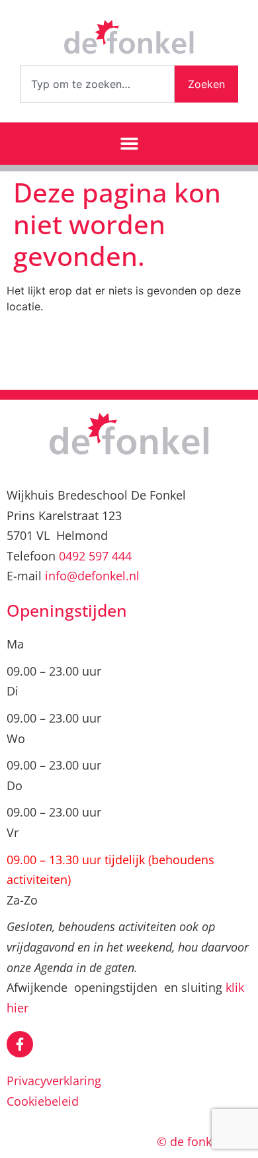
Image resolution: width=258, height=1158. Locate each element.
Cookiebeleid (43, 1101)
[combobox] (97, 84)
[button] (129, 143)
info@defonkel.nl (92, 576)
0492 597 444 (95, 556)
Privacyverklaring (54, 1081)
